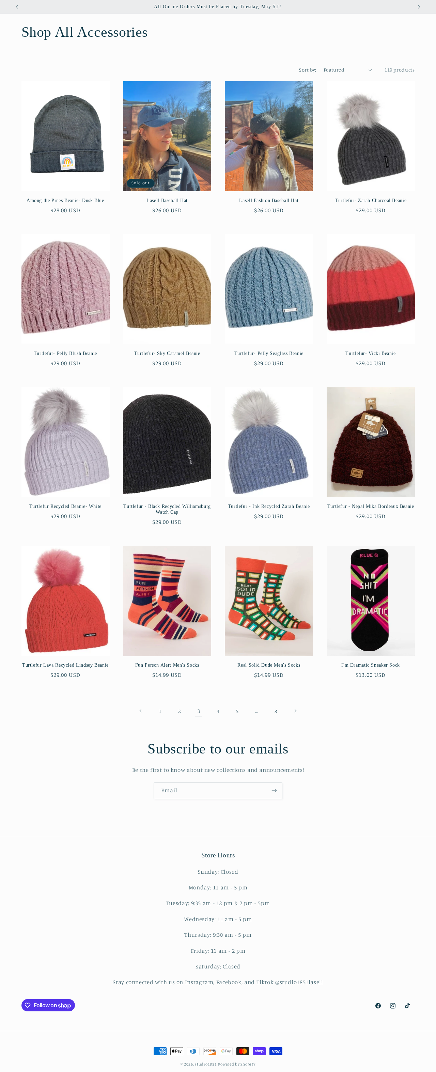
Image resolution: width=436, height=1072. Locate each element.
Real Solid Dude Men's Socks (268, 665)
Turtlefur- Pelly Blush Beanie (65, 353)
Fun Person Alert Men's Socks (167, 665)
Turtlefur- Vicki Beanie (370, 353)
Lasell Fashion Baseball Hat (268, 200)
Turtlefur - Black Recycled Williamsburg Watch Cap (167, 509)
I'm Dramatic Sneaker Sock (370, 665)
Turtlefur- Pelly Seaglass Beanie (268, 353)
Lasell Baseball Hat (167, 200)
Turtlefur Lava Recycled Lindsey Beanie (65, 665)
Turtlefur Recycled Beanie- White (65, 506)
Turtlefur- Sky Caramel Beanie (167, 353)
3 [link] (198, 711)
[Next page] (295, 711)
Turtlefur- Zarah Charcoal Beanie (370, 200)
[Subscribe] (274, 790)
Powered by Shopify (236, 1064)
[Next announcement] (418, 7)
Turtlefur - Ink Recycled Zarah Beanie (269, 506)
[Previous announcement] (17, 7)
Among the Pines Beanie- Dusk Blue (65, 200)
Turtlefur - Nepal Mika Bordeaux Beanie (370, 506)
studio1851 (206, 1064)
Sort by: (307, 70)
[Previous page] (141, 711)
